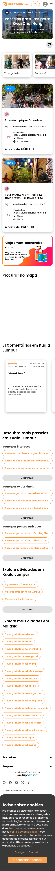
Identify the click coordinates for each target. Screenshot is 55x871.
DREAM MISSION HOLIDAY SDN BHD (30, 135)
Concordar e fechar (27, 860)
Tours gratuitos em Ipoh (18, 641)
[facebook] (10, 782)
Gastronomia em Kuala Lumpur (22, 591)
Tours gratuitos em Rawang (20, 744)
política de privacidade (24, 831)
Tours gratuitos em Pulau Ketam (23, 722)
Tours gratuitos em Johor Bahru (23, 648)
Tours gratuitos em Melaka (20, 634)
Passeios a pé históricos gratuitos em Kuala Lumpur (29, 453)
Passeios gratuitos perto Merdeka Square (28, 548)
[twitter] (22, 782)
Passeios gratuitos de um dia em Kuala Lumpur (29, 493)
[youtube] (16, 782)
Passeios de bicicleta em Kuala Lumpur (27, 508)
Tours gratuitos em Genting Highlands (26, 708)
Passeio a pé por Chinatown (24, 120)
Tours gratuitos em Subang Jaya (23, 700)
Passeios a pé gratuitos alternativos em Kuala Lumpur (29, 460)
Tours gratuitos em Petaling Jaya (24, 671)
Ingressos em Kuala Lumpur (20, 584)
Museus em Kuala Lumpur (19, 599)
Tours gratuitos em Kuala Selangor (24, 730)
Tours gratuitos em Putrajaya (21, 678)
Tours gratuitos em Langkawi (21, 656)
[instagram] (4, 782)
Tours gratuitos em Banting (20, 685)
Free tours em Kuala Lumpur (27, 12)
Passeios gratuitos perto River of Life (26, 540)
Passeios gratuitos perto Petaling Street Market (29, 533)
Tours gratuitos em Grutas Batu (23, 715)
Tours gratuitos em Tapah (20, 737)
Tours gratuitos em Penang (20, 663)
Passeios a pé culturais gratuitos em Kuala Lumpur (29, 468)
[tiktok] (29, 782)
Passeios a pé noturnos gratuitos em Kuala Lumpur (29, 500)
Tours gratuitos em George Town (23, 693)
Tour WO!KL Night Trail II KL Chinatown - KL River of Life (24, 196)
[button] (17, 65)
